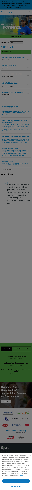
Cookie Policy (21, 475)
